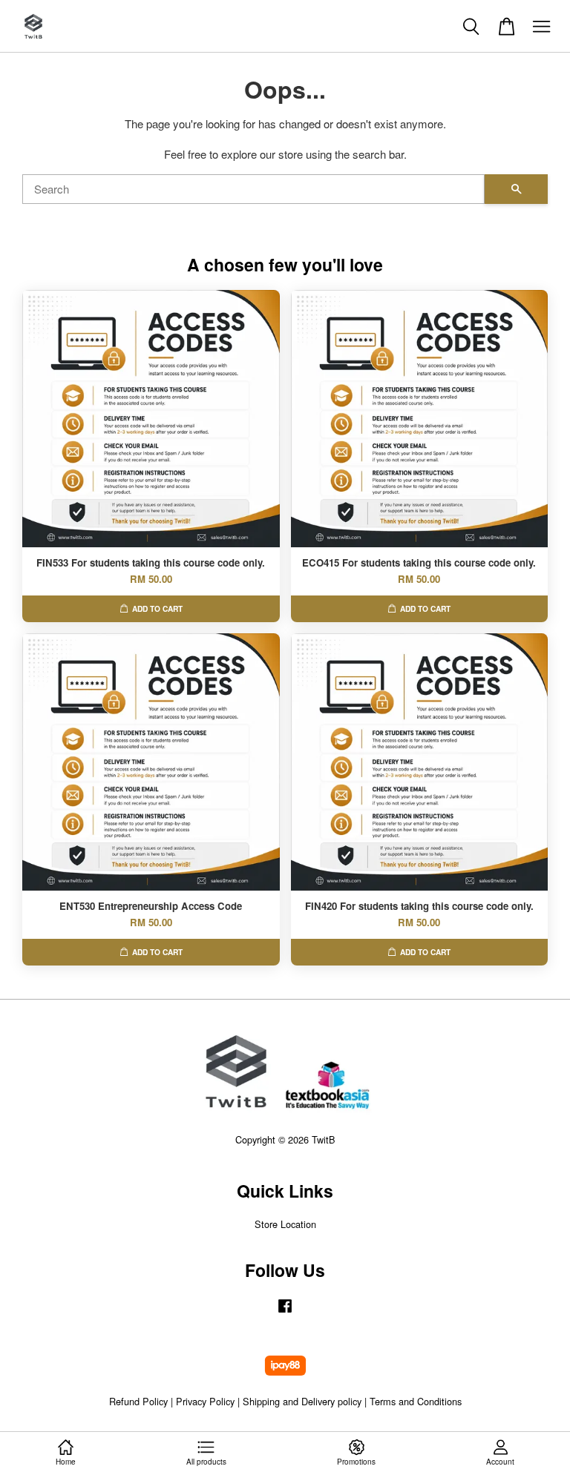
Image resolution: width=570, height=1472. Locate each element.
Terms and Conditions (416, 1401)
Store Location (285, 1224)
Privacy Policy (205, 1401)
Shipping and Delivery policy (302, 1401)
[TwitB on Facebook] (285, 1312)
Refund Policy (138, 1401)
